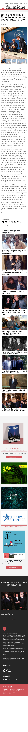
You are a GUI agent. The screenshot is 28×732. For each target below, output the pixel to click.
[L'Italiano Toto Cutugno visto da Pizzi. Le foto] (14, 283)
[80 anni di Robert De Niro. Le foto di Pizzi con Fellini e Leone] (14, 362)
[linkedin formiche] (11, 686)
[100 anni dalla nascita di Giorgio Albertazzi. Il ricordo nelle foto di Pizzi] (14, 302)
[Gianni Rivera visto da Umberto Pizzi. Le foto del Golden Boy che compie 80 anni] (14, 322)
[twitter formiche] (6, 686)
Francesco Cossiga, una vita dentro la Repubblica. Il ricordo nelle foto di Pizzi (13, 613)
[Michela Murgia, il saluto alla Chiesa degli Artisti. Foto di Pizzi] (14, 400)
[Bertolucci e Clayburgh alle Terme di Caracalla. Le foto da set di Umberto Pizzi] (14, 241)
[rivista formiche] (14, 545)
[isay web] (9, 693)
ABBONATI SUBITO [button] (14, 457)
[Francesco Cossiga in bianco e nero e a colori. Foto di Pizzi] (14, 343)
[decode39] (14, 675)
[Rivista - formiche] (14, 665)
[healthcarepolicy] (14, 679)
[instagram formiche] (8, 686)
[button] (3, 7)
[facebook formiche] (3, 686)
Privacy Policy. (12, 692)
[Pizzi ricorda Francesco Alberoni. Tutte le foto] (14, 381)
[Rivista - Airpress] (14, 670)
